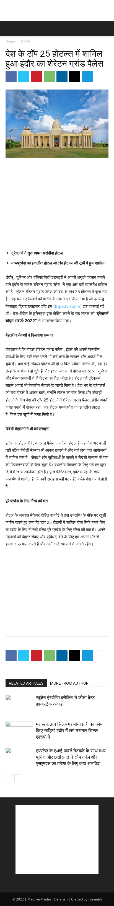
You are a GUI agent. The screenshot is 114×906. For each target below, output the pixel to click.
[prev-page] (9, 777)
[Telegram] (87, 76)
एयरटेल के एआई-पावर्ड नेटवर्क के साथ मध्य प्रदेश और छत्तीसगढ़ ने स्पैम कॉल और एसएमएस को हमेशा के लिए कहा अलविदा (70, 757)
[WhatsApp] (49, 76)
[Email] (74, 76)
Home (10, 41)
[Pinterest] (36, 76)
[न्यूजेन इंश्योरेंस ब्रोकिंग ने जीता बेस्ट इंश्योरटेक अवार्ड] (19, 704)
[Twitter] (23, 76)
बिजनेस (25, 41)
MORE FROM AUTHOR (69, 683)
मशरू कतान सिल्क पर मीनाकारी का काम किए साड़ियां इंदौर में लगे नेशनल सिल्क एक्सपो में (69, 730)
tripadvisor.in (67, 306)
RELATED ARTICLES (26, 683)
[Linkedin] (62, 76)
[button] (9, 28)
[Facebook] (11, 76)
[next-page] (17, 777)
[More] (100, 76)
